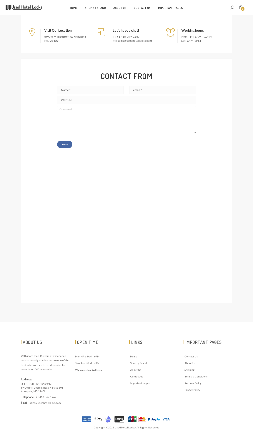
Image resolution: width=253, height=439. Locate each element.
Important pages (170, 8)
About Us (119, 8)
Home (73, 8)
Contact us (142, 8)
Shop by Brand (95, 8)
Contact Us (191, 356)
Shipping (189, 369)
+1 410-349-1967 (46, 397)
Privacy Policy (192, 389)
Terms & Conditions (196, 376)
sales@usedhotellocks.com (45, 402)
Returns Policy (192, 383)
